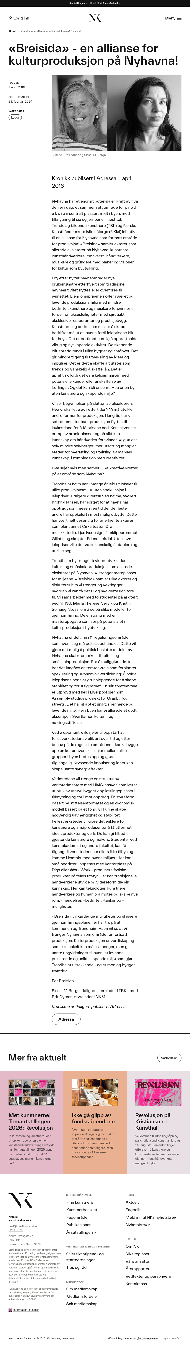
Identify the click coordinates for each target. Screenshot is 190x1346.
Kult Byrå (176, 1338)
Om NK (132, 1246)
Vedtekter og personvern (148, 1276)
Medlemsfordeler (82, 1296)
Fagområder (77, 1217)
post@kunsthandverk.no (23, 1226)
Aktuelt (13, 31)
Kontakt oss (136, 1283)
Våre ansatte (137, 1261)
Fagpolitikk (136, 1209)
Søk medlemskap (82, 1303)
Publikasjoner (78, 1224)
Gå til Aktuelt (169, 1057)
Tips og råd (76, 1267)
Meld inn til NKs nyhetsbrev (151, 1217)
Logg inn (21, 18)
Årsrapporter (138, 1268)
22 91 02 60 (16, 1230)
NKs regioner (138, 1253)
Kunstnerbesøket (81, 1209)
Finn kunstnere (79, 1202)
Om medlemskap (81, 1288)
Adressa (66, 1019)
